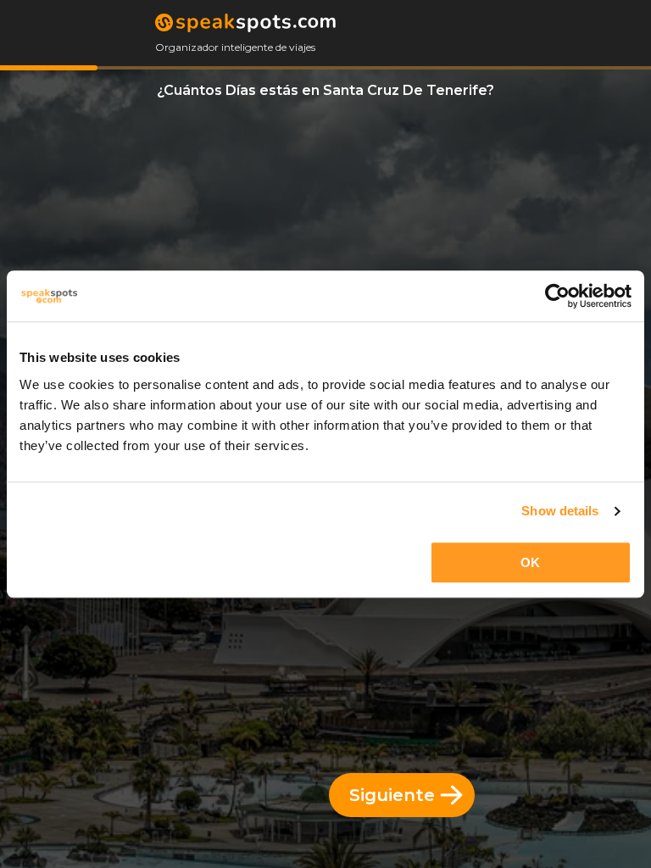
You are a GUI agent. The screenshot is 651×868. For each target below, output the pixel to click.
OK (530, 562)
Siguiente (392, 795)
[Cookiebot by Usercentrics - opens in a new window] (557, 296)
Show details (559, 511)
